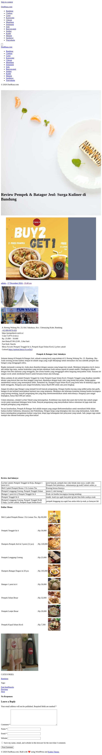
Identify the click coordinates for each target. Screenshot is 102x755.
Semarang (10, 24)
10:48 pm (28, 283)
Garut (8, 15)
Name (4, 729)
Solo (8, 27)
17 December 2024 (15, 283)
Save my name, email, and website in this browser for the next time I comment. (35, 743)
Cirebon (9, 13)
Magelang (10, 22)
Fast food (4, 687)
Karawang (10, 18)
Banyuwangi (11, 29)
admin (3, 283)
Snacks (11, 687)
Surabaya (9, 38)
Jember (9, 31)
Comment (5, 725)
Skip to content (7, 2)
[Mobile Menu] (2, 44)
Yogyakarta (10, 40)
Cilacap (9, 20)
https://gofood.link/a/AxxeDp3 (20, 349)
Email (4, 733)
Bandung (9, 11)
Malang (9, 36)
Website (4, 738)
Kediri (8, 33)
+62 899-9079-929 (9, 330)
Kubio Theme (53, 752)
